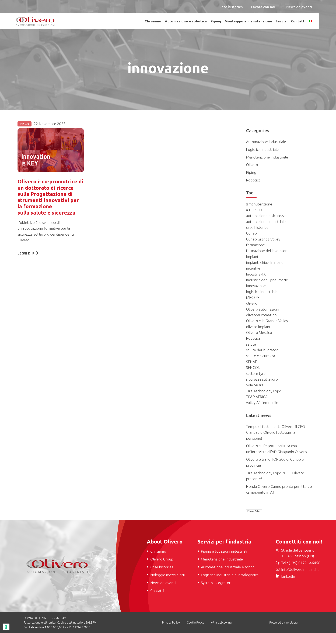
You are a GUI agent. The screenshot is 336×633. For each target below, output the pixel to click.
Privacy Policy (253, 511)
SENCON (253, 367)
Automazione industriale (266, 141)
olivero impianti (258, 326)
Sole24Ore (255, 385)
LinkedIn (288, 576)
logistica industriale (262, 291)
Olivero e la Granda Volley (267, 320)
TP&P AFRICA (257, 396)
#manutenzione (259, 204)
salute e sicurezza (260, 355)
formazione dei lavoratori (267, 250)
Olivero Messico (259, 332)
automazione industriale (266, 221)
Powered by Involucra (283, 622)
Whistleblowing (221, 622)
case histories (257, 227)
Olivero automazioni (262, 309)
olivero (251, 303)
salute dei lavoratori (262, 350)
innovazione (256, 285)
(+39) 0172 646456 (304, 562)
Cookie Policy (195, 622)
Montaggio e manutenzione (248, 21)
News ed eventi (299, 7)
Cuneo (251, 233)
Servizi (282, 21)
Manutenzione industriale (267, 157)
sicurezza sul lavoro (262, 379)
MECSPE (253, 297)
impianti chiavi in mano (265, 262)
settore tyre (256, 373)
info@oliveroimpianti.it (300, 569)
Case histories (231, 7)
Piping (216, 21)
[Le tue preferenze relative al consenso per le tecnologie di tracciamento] (6, 627)
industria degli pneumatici (267, 280)
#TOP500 (254, 210)
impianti (252, 256)
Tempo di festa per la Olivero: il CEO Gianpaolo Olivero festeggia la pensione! (275, 432)
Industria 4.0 (256, 274)
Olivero (252, 164)
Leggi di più (28, 253)
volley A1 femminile (262, 402)
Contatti (298, 21)
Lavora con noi (263, 7)
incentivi (253, 268)
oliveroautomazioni (262, 315)
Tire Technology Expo (263, 391)
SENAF (251, 361)
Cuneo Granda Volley (263, 239)
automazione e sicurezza (266, 215)
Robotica (253, 180)
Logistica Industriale (262, 149)
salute (251, 344)
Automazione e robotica (186, 21)
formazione (255, 245)
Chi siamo (153, 21)
